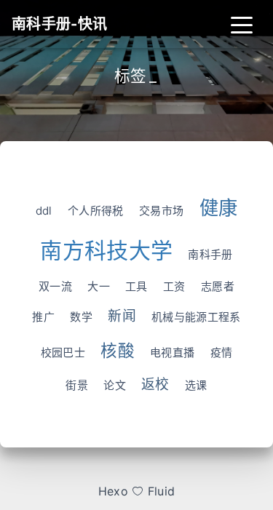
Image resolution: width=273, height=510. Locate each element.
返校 (155, 384)
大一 (98, 286)
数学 (81, 317)
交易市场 (161, 211)
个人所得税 (96, 211)
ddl (44, 211)
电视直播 (172, 352)
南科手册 (210, 254)
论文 (114, 385)
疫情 (221, 352)
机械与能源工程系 (196, 317)
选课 (196, 385)
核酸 (117, 350)
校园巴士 (63, 352)
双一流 (55, 286)
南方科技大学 (106, 250)
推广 (43, 317)
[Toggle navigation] (241, 24)
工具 (136, 286)
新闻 (122, 316)
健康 (218, 207)
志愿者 (217, 286)
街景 (77, 385)
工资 (174, 286)
